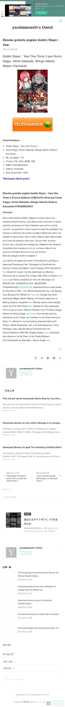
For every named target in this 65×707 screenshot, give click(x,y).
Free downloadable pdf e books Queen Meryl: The (38, 628)
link (4, 271)
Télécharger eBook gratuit (16, 178)
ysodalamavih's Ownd (32, 27)
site (30, 306)
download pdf (25, 287)
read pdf (35, 294)
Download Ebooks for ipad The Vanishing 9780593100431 (32, 447)
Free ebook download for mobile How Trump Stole (38, 614)
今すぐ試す (41, 13)
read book (31, 313)
